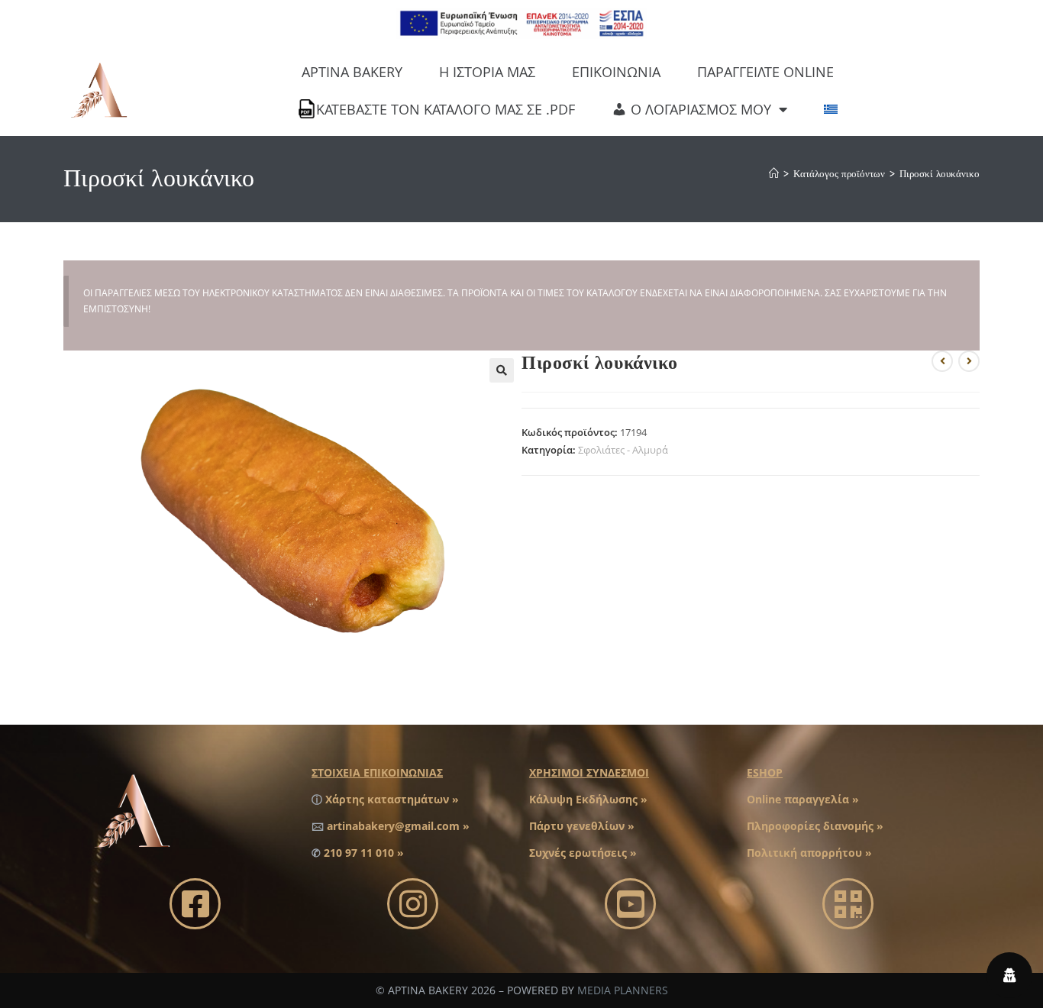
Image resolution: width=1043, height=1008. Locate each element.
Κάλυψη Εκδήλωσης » (588, 799)
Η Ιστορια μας (487, 72)
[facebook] (195, 903)
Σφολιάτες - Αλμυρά (623, 450)
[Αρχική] (774, 174)
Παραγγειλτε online (765, 72)
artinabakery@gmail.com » (398, 826)
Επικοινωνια (616, 72)
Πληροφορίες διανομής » (815, 826)
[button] (501, 370)
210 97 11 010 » (364, 852)
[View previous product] (942, 361)
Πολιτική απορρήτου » (809, 852)
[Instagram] (412, 903)
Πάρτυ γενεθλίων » (582, 826)
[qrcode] (847, 903)
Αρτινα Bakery (352, 72)
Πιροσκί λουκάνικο (939, 174)
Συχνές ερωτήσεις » (583, 852)
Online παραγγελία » (803, 799)
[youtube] (630, 903)
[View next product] (969, 361)
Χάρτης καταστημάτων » (392, 799)
